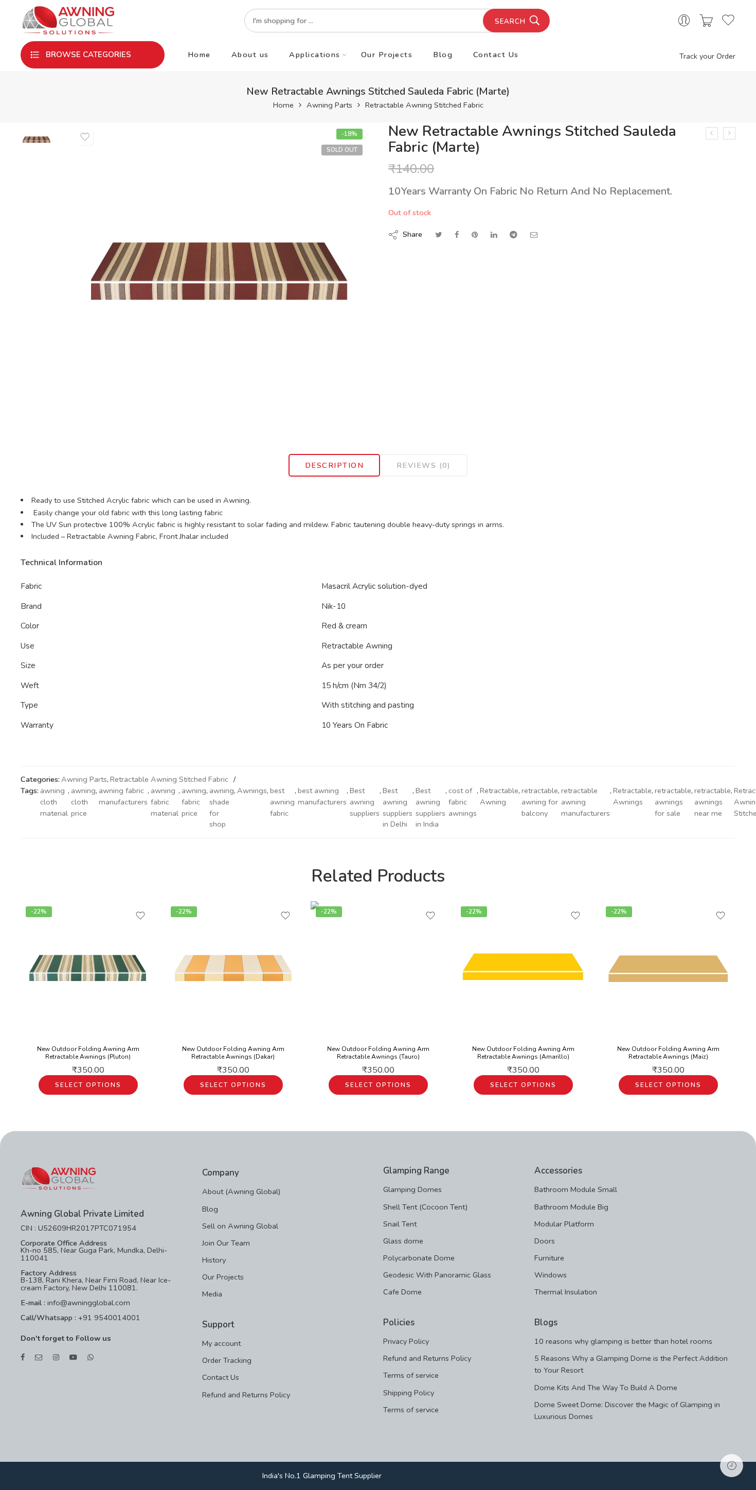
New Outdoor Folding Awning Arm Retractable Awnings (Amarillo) (523, 1053)
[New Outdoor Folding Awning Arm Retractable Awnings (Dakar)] (233, 968)
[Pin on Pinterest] (475, 235)
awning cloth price (83, 801)
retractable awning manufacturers (585, 801)
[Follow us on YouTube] (73, 1357)
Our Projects (386, 54)
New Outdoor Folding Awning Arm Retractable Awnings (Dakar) (233, 1053)
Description (334, 465)
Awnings (252, 790)
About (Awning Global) (241, 1191)
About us (250, 54)
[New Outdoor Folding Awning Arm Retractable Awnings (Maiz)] (668, 968)
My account (221, 1343)
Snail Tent (400, 1224)
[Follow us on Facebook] (23, 1357)
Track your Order (707, 56)
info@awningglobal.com (87, 1303)
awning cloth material (54, 801)
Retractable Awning (499, 796)
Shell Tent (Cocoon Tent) (425, 1207)
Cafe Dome (402, 1292)
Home (199, 54)
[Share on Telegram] (513, 235)
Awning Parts (329, 105)
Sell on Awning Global (240, 1226)
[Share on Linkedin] (494, 235)
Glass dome (403, 1241)
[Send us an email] (39, 1357)
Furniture (549, 1258)
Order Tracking (226, 1360)
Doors (544, 1241)
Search (510, 21)
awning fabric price (194, 801)
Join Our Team (226, 1243)
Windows (550, 1275)
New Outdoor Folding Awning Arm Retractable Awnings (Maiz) (668, 1053)
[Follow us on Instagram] (56, 1357)
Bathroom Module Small (575, 1189)
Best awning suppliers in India (430, 807)
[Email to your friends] (534, 235)
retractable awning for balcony (539, 801)
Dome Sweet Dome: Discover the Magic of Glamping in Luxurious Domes (627, 1410)
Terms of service (411, 1375)
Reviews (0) (424, 465)
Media (212, 1294)
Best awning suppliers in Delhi (397, 807)
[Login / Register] (684, 20)
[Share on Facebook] (457, 235)
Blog (443, 54)
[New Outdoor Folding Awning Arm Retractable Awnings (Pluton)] (88, 968)
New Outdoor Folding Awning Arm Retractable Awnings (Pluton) (88, 1053)
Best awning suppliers (365, 801)
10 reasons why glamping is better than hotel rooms (623, 1341)
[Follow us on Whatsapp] (90, 1357)
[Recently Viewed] (731, 1465)
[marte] (36, 139)
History (214, 1260)
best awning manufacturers (322, 796)
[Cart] (706, 20)
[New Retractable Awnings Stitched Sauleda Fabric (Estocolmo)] (712, 133)
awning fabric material (164, 801)
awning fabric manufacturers (123, 796)
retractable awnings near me (712, 801)
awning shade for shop (221, 807)
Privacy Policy (406, 1341)
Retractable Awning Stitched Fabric (424, 105)
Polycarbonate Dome (419, 1258)
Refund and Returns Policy (246, 1395)
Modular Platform (564, 1224)
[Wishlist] (85, 137)
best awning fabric (282, 801)
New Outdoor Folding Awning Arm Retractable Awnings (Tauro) (378, 1053)
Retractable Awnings (632, 796)
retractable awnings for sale (673, 801)
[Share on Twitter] (438, 235)
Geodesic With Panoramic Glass (437, 1275)
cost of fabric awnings (462, 801)
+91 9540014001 (108, 1317)
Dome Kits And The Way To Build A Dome (605, 1387)
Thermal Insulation (565, 1292)
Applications (314, 54)
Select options (88, 1085)
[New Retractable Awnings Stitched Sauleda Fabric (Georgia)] (729, 133)
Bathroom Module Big (571, 1207)
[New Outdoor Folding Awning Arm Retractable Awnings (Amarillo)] (523, 968)
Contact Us (496, 54)
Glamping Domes (412, 1189)
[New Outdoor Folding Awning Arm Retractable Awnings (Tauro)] (378, 968)
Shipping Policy (408, 1393)
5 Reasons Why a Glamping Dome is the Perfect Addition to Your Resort (631, 1364)
